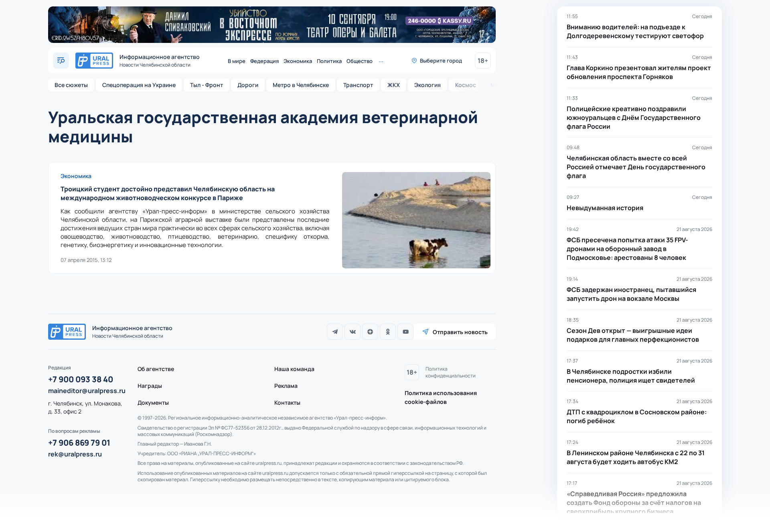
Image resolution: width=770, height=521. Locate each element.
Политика (329, 61)
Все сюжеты (71, 85)
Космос (465, 85)
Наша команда (294, 369)
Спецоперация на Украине (139, 85)
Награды (150, 385)
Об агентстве (156, 369)
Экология (427, 85)
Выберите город (441, 60)
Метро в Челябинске (301, 85)
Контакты (287, 402)
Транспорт (358, 85)
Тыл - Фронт (206, 85)
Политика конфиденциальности (451, 372)
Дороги (247, 85)
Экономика (298, 61)
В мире (236, 61)
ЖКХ (393, 85)
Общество (359, 61)
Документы (153, 402)
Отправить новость (460, 332)
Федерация (264, 61)
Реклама (286, 385)
